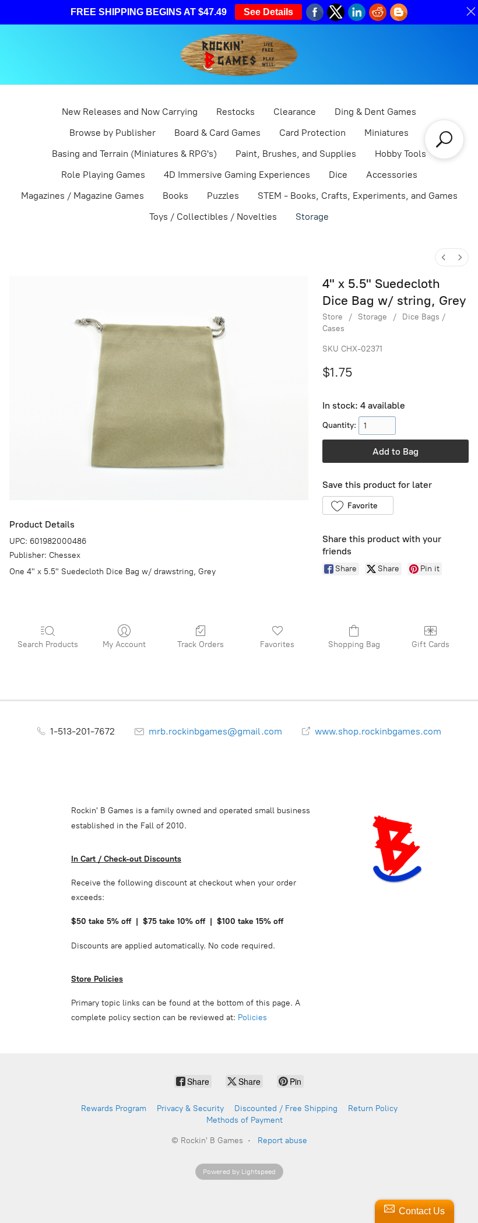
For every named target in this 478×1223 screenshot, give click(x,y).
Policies (252, 1017)
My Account (124, 644)
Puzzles (223, 195)
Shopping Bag (354, 644)
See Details (268, 12)
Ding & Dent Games (375, 111)
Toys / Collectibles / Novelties (213, 216)
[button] (357, 505)
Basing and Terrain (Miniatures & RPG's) (134, 153)
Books (175, 195)
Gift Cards (430, 644)
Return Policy (373, 1108)
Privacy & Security (190, 1108)
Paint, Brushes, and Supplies (296, 153)
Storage (312, 216)
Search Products (47, 644)
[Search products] (444, 139)
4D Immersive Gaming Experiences (237, 174)
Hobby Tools (400, 153)
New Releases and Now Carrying (130, 111)
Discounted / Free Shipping (286, 1108)
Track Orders (200, 644)
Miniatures (386, 132)
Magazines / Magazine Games (82, 195)
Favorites (277, 644)
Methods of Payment (244, 1120)
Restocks (235, 111)
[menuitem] (443, 257)
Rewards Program (113, 1108)
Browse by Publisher (112, 132)
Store (332, 317)
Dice (338, 174)
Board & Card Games (217, 132)
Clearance (294, 111)
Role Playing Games (103, 174)
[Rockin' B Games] (239, 54)
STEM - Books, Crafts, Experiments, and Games (358, 195)
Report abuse (282, 1140)
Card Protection (312, 132)
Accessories (391, 174)
